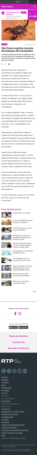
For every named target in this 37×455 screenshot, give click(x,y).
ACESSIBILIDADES (7, 417)
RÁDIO (3, 385)
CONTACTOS (5, 409)
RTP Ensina (5, 391)
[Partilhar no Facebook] (1, 64)
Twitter (9, 371)
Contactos (5, 407)
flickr (25, 371)
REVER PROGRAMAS (8, 399)
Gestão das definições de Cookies (13, 438)
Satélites (4, 420)
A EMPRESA (5, 422)
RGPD (3, 436)
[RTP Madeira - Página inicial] (12, 6)
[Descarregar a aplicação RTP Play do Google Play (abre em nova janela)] (23, 327)
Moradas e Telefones (18, 348)
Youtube (19, 371)
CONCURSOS (5, 401)
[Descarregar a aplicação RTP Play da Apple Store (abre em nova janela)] (13, 327)
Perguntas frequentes (10, 404)
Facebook (3, 371)
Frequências (18, 342)
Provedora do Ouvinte (9, 414)
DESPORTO (5, 380)
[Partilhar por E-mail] (9, 64)
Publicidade (12, 446)
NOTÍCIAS (4, 377)
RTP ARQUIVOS (6, 388)
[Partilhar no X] (5, 64)
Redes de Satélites (18, 336)
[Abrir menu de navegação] (35, 7)
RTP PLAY (4, 393)
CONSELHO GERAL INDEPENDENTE (12, 425)
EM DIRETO (5, 396)
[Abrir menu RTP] (18, 2)
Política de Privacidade (8, 445)
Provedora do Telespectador (12, 412)
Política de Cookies (22, 445)
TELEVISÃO (5, 383)
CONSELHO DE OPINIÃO (9, 428)
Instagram (14, 371)
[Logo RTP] (11, 361)
